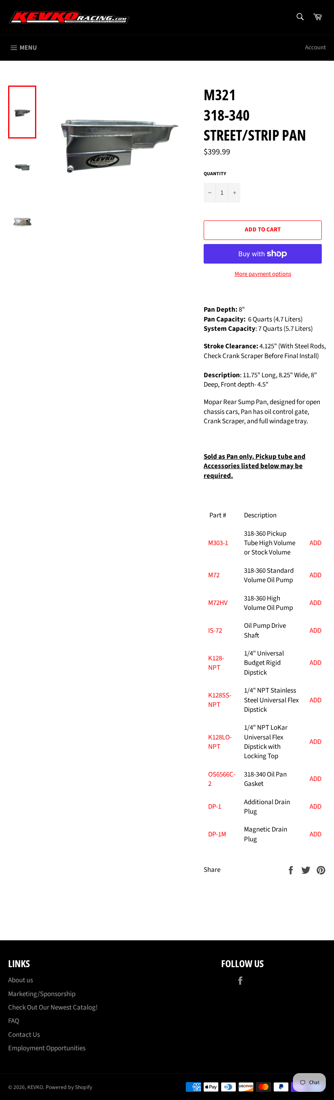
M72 (214, 575)
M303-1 (218, 543)
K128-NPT (216, 663)
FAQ (13, 1021)
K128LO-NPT (220, 742)
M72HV (218, 603)
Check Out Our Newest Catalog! (53, 1007)
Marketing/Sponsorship (41, 994)
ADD (315, 543)
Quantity (215, 174)
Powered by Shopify (69, 1087)
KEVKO (35, 1087)
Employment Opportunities (47, 1048)
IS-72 (215, 631)
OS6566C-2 (221, 779)
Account (315, 47)
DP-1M (217, 834)
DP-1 (214, 807)
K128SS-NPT (219, 700)
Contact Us (24, 1035)
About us (20, 980)
